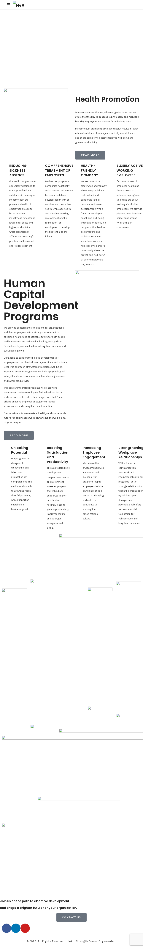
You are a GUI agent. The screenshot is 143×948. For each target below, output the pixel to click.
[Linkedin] (15, 928)
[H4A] (18, 4)
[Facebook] (6, 928)
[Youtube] (25, 928)
